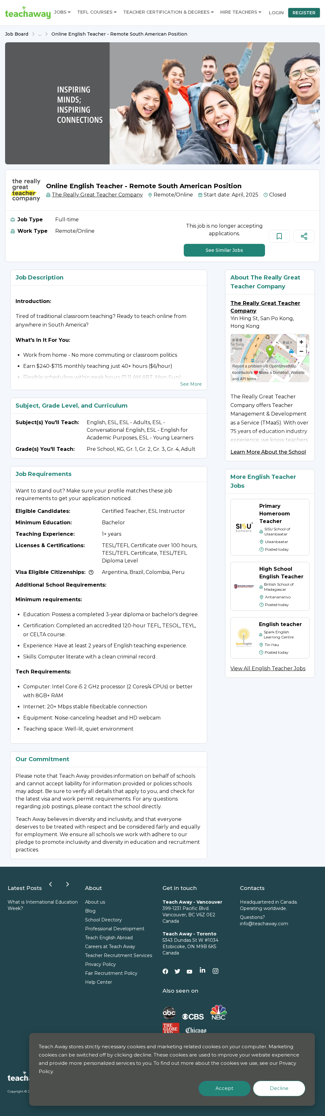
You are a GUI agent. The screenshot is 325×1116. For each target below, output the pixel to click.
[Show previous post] (50, 884)
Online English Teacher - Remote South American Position (119, 34)
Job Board (16, 34)
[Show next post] (67, 884)
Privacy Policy (100, 964)
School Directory (103, 920)
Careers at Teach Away (110, 946)
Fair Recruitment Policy (111, 973)
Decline (279, 1088)
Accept (224, 1088)
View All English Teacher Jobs (267, 668)
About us (95, 902)
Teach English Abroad (109, 937)
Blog (90, 911)
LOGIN (276, 13)
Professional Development (114, 929)
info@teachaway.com (264, 924)
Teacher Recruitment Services (118, 955)
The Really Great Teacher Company (97, 195)
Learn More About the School (268, 452)
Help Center (98, 982)
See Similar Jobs (224, 250)
